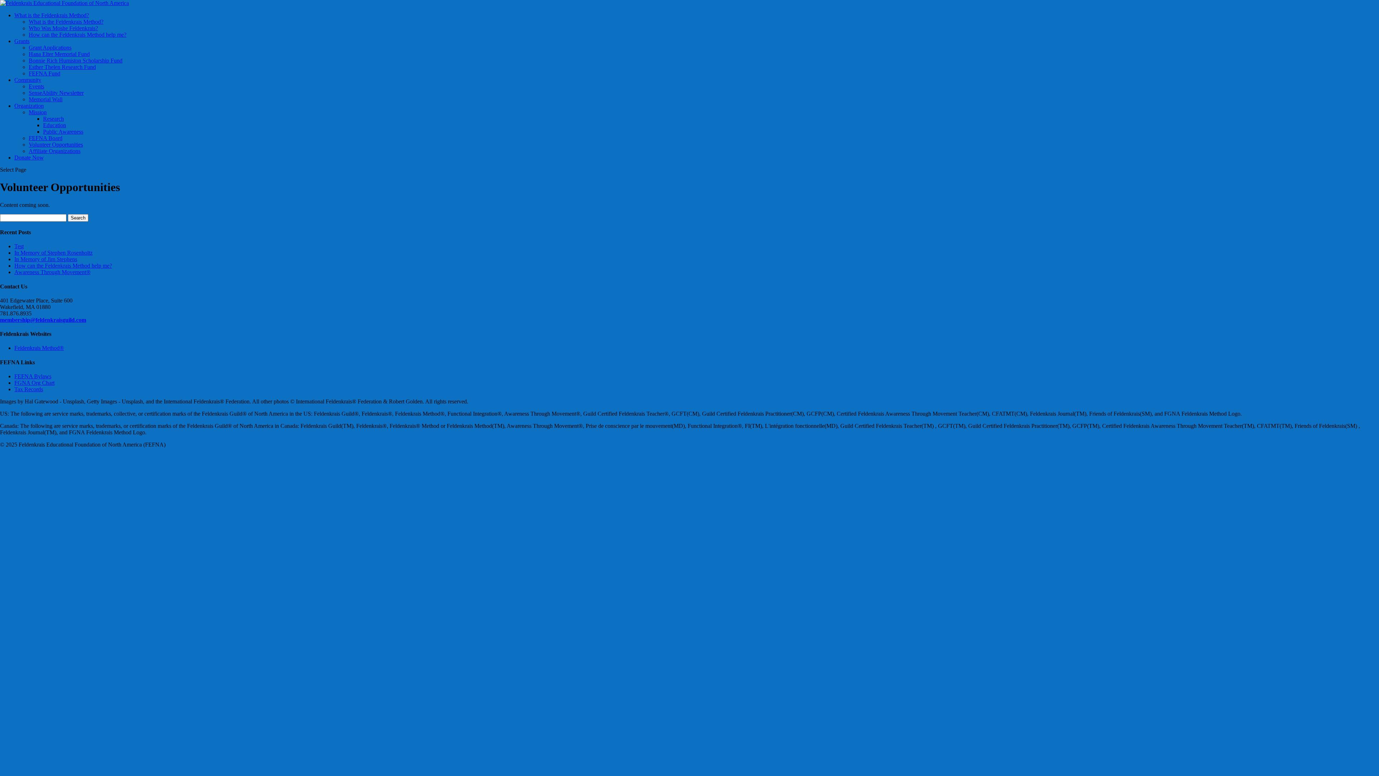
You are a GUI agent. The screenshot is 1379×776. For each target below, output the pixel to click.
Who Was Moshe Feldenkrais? (63, 28)
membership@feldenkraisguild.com (43, 320)
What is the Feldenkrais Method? (51, 15)
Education (54, 125)
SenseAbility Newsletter (56, 93)
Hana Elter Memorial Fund (59, 54)
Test (19, 246)
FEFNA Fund (44, 73)
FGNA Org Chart (34, 383)
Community (27, 80)
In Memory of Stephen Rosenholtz (53, 253)
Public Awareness (63, 132)
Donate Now (29, 157)
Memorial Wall (45, 99)
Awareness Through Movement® (52, 272)
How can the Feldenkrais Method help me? (77, 35)
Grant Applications (50, 48)
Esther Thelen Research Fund (62, 67)
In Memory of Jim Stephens (45, 259)
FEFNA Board (45, 138)
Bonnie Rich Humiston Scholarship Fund (75, 60)
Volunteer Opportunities (56, 145)
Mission (38, 112)
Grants (21, 41)
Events (36, 86)
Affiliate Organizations (54, 151)
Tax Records (28, 389)
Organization (29, 106)
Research (53, 119)
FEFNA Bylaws (32, 376)
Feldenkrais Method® (39, 348)
